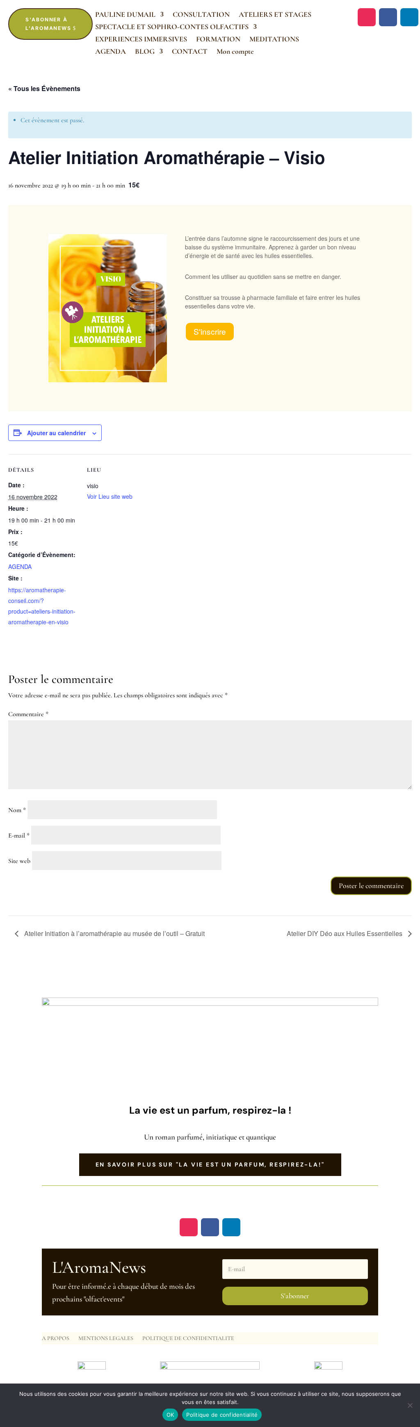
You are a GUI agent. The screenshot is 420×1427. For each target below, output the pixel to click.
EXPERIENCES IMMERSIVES (141, 39)
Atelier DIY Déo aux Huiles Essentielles (345, 933)
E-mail (19, 835)
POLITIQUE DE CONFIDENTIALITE (188, 1339)
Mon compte (235, 52)
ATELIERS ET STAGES (275, 15)
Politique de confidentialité (222, 1414)
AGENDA (110, 52)
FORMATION (218, 39)
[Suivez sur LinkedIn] (409, 17)
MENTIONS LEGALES (105, 1339)
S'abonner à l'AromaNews (48, 23)
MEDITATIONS (274, 39)
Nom (17, 810)
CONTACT (190, 52)
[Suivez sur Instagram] (367, 17)
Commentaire (28, 714)
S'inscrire (210, 331)
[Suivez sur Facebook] (388, 17)
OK (170, 1414)
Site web (19, 861)
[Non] (410, 1405)
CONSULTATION (201, 15)
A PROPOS (55, 1339)
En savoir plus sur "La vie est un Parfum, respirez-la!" (210, 1164)
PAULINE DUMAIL (125, 15)
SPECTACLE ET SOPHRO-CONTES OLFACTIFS (172, 27)
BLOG (145, 52)
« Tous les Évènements (44, 88)
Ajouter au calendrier (56, 433)
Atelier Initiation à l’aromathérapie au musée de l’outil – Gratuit (114, 933)
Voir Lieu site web (109, 496)
